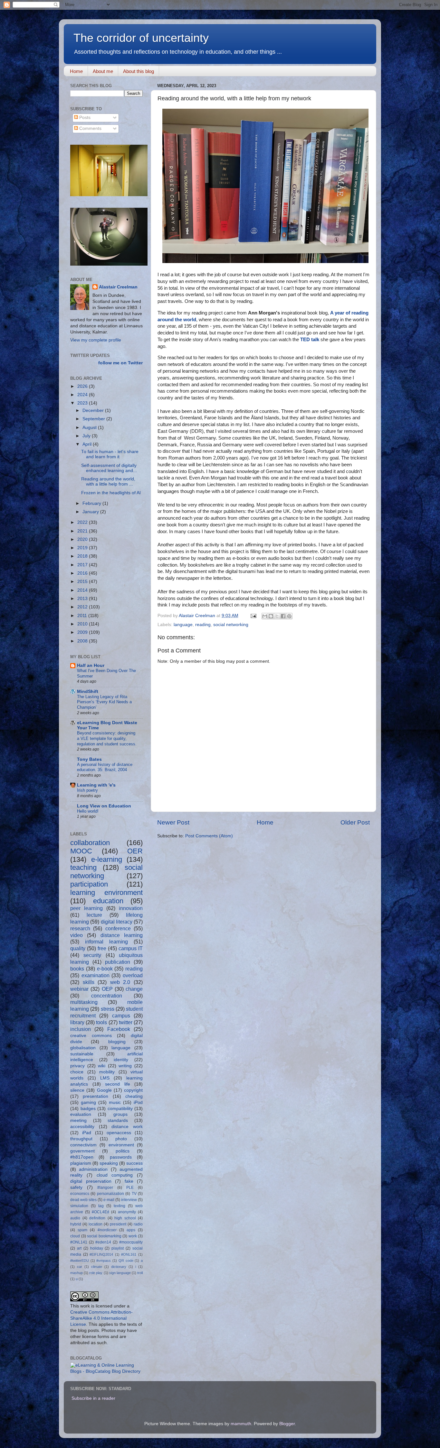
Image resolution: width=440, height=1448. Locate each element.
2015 (83, 581)
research (80, 928)
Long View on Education (104, 806)
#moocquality (131, 1242)
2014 (83, 590)
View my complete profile (95, 340)
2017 (83, 564)
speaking (109, 1163)
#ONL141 (78, 1242)
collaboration (90, 843)
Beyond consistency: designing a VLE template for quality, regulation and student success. (107, 738)
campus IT (131, 948)
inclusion (80, 1029)
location (95, 1224)
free (102, 948)
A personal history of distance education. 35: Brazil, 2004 (104, 767)
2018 (83, 556)
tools (101, 1022)
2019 (83, 547)
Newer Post (173, 822)
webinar (79, 989)
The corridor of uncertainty (141, 37)
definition (97, 1218)
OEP (107, 989)
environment (121, 1145)
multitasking (84, 1002)
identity (121, 1059)
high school (125, 1218)
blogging (117, 1041)
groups (120, 1114)
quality (77, 948)
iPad (86, 1132)
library (77, 1022)
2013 (83, 598)
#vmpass (103, 1260)
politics (122, 1151)
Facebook (118, 1029)
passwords (121, 1157)
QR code (126, 1260)
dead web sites (83, 1200)
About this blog (138, 71)
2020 (83, 539)
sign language (120, 1273)
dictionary (118, 1267)
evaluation (80, 1114)
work (133, 1236)
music (115, 1102)
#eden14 (103, 1242)
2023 (83, 403)
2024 (83, 394)
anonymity (127, 1212)
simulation (79, 1206)
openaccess (119, 1132)
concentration (106, 995)
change (134, 989)
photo (121, 1138)
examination (95, 975)
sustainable (81, 1054)
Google (104, 1090)
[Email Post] (253, 615)
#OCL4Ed (100, 1212)
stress (107, 1009)
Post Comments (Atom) (209, 835)
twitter (125, 1022)
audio (75, 1218)
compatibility (120, 1108)
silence (77, 1090)
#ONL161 (128, 1254)
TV (134, 1193)
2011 (82, 615)
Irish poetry (87, 790)
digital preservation (90, 1181)
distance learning (121, 935)
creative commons (91, 1035)
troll (140, 1273)
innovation (131, 908)
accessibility (82, 1126)
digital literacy (116, 921)
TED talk (309, 339)
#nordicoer (107, 1230)
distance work (127, 1126)
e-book (105, 968)
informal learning (106, 941)
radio (138, 1224)
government (82, 1151)
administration (93, 1169)
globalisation (83, 1047)
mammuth (241, 1423)
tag (101, 1206)
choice (76, 1072)
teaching (83, 867)
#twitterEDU (79, 1260)
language (183, 624)
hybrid (75, 1224)
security (92, 955)
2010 (83, 624)
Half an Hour (90, 665)
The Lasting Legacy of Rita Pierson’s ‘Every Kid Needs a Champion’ (104, 702)
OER (135, 851)
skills (88, 982)
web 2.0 (120, 982)
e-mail (108, 1200)
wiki (101, 1065)
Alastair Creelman (118, 287)
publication (117, 962)
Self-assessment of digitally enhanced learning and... (109, 468)
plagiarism (80, 1163)
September (94, 418)
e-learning (106, 859)
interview (129, 1200)
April (87, 444)
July (87, 435)
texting (119, 1206)
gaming (88, 1102)
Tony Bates (89, 759)
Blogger (287, 1423)
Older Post (355, 822)
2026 (83, 386)
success (134, 1163)
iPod (138, 1102)
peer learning (86, 908)
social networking (230, 624)
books (77, 968)
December (93, 410)
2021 (83, 531)
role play (95, 1273)
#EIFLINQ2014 (101, 1254)
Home (76, 71)
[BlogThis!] (271, 616)
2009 (83, 632)
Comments (89, 128)
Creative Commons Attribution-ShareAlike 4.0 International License (101, 1318)
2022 (83, 522)
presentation (95, 1096)
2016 (83, 573)
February (92, 503)
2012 (83, 607)
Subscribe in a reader (93, 1398)
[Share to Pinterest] (289, 616)
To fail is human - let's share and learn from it (110, 454)
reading (203, 624)
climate (96, 1267)
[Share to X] (277, 616)
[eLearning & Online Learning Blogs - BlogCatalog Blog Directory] (106, 1371)
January (91, 511)
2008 (83, 641)
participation (89, 884)
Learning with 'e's (96, 785)
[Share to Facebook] (283, 616)
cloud (75, 1236)
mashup (76, 1273)
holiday (96, 1248)
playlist (117, 1248)
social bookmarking (104, 1236)
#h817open (81, 1157)
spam (82, 1230)
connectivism (83, 1145)
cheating (134, 1096)
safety (76, 1187)
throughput (81, 1138)
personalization (110, 1193)
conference (118, 928)
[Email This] (265, 616)
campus (121, 1015)
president (118, 1224)
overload (133, 975)
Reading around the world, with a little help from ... (108, 482)
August (90, 427)
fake (129, 1181)
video (76, 935)
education (108, 901)
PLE (130, 1187)
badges (88, 1108)
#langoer (105, 1187)
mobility (107, 1072)
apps (131, 1230)
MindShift (87, 691)
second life (117, 1084)
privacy (77, 1065)
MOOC (81, 851)
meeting (78, 1120)
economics (79, 1193)
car (79, 1267)
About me (103, 71)
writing (125, 1065)
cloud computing (115, 1175)
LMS (105, 1078)
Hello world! (88, 811)
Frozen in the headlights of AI (111, 492)
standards (118, 1120)
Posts (84, 117)
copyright (133, 1090)
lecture (94, 915)
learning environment (106, 892)
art (79, 1248)
